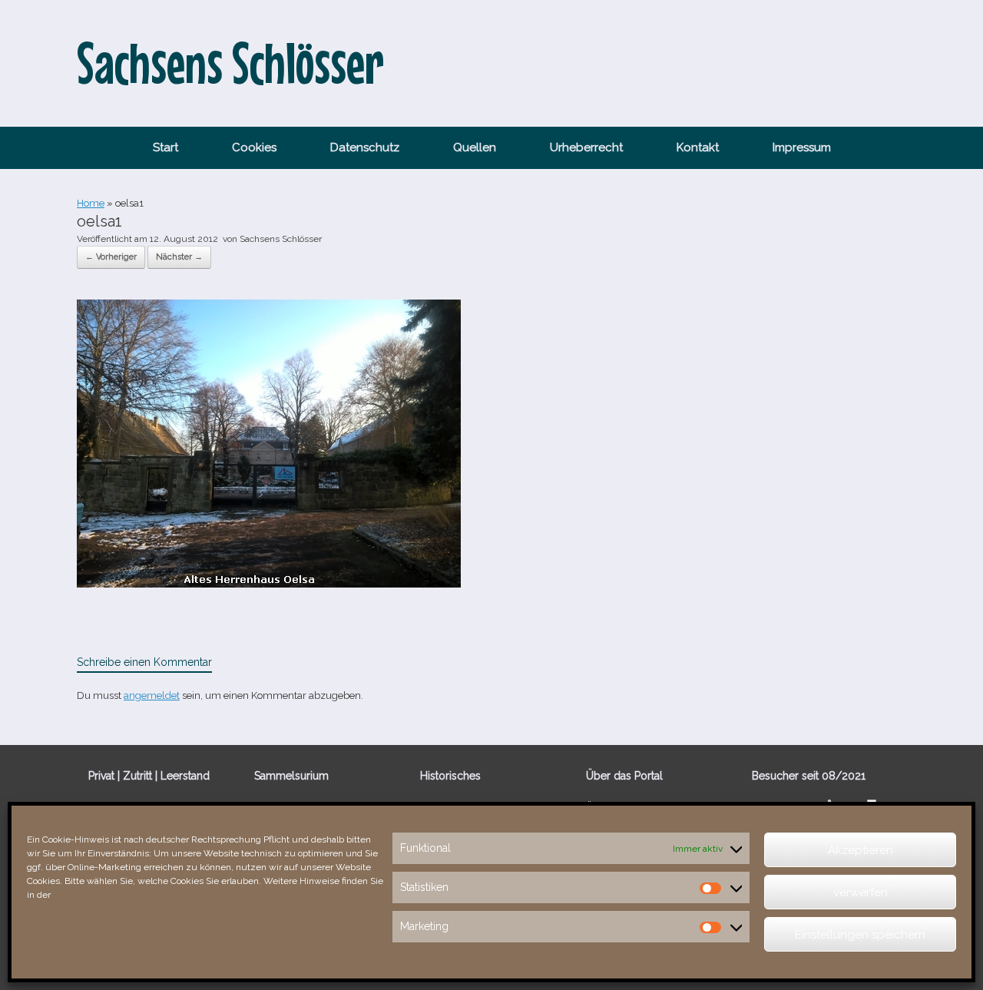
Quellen (474, 147)
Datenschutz (364, 147)
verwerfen (860, 892)
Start (165, 147)
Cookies (254, 147)
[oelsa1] (269, 584)
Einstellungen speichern (860, 935)
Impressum (802, 147)
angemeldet (152, 695)
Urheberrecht (586, 147)
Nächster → (179, 257)
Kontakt (698, 147)
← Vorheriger (111, 257)
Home (90, 203)
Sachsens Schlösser (281, 238)
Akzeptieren (860, 850)
